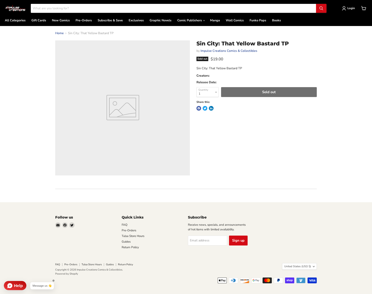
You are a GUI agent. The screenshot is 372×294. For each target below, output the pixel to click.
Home (59, 33)
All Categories (15, 20)
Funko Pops (258, 20)
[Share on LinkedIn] (211, 108)
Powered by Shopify (66, 274)
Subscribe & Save (110, 20)
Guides (126, 242)
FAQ (124, 225)
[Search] (321, 8)
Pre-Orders (84, 20)
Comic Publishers (190, 20)
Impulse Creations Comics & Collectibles (229, 51)
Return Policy (130, 247)
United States (297, 266)
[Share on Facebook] (198, 108)
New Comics (61, 20)
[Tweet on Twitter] (205, 108)
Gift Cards (38, 20)
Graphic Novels (160, 20)
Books (276, 20)
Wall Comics (235, 20)
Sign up (238, 240)
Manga (215, 20)
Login (351, 8)
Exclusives (136, 20)
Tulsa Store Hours (133, 236)
